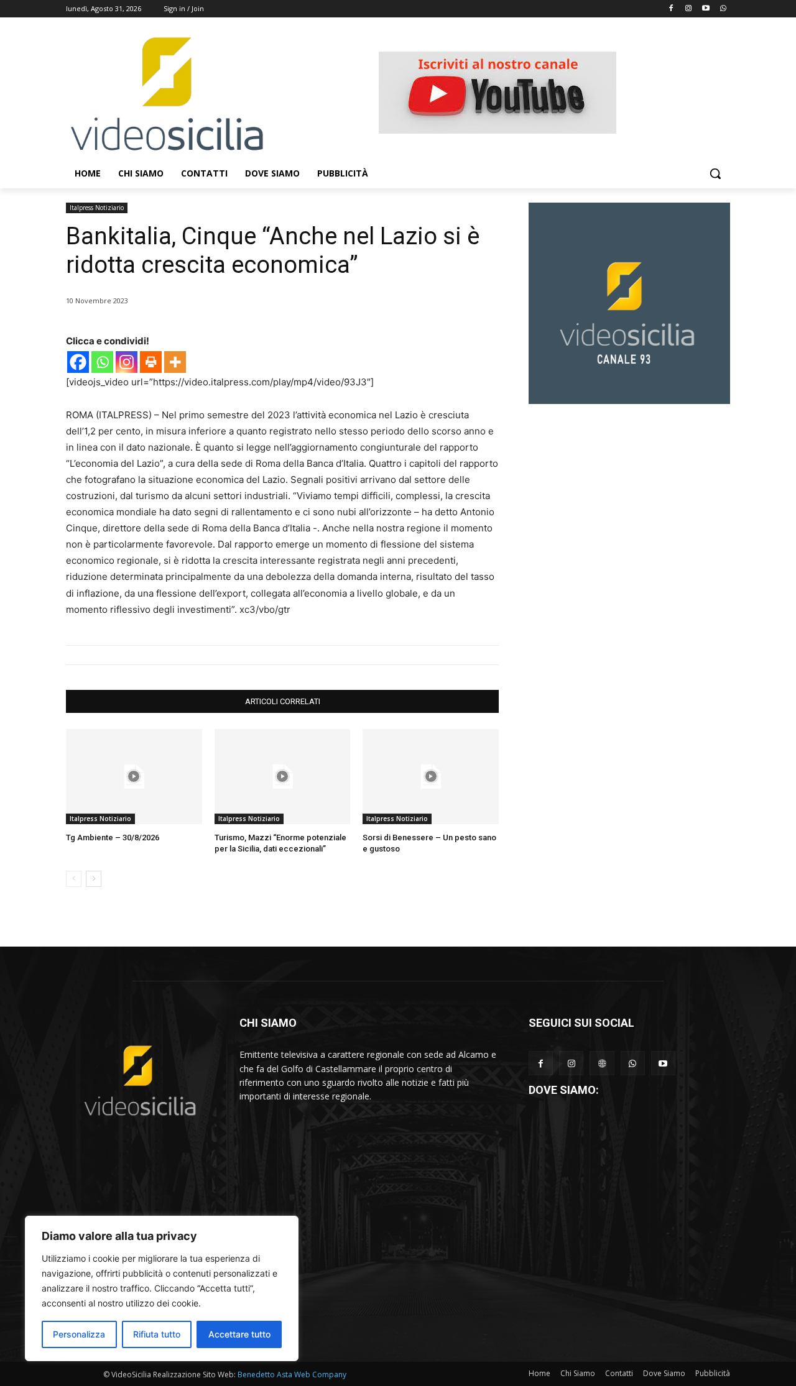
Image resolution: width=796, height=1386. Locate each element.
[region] (161, 1288)
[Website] (602, 1063)
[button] (715, 173)
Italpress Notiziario (97, 207)
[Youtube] (705, 9)
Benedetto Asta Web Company (292, 1374)
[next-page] (93, 879)
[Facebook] (671, 9)
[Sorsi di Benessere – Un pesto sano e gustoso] (431, 776)
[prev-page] (73, 879)
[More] (175, 362)
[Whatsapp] (723, 9)
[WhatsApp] (633, 1063)
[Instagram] (689, 9)
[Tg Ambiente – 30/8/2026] (134, 776)
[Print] (151, 362)
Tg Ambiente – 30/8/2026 (112, 837)
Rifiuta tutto (156, 1334)
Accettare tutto (239, 1334)
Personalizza (79, 1334)
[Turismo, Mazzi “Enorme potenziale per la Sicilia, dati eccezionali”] (283, 776)
